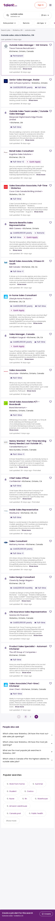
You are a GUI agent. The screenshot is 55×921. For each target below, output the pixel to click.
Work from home (17, 784)
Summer (39, 784)
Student (12, 791)
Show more (27, 69)
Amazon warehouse (18, 806)
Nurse (11, 798)
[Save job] (50, 45)
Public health (37, 813)
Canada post (15, 813)
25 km (44, 15)
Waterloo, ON (18, 30)
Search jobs (5, 30)
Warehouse (42, 798)
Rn (26, 798)
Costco (30, 791)
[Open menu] (50, 5)
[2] (36, 716)
